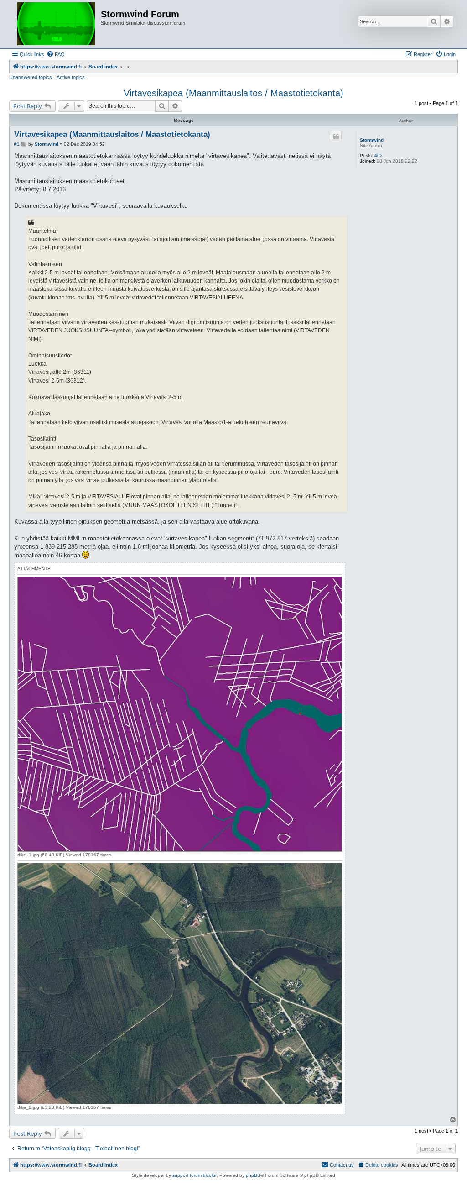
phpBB (253, 1175)
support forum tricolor (194, 1175)
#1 (17, 144)
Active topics (71, 77)
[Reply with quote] (336, 136)
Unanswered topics (30, 77)
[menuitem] (56, 54)
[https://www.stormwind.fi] (56, 24)
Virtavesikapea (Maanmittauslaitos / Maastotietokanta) (233, 93)
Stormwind (372, 139)
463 (378, 155)
